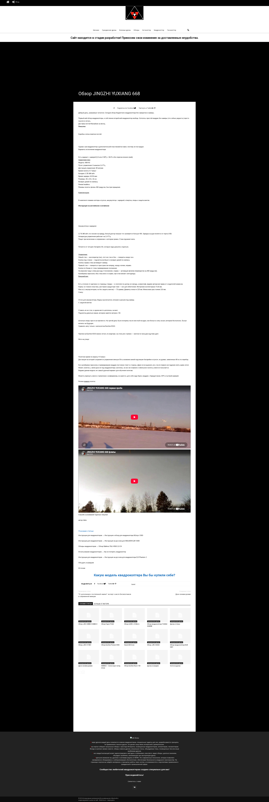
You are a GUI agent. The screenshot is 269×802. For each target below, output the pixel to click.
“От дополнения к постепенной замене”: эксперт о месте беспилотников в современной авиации (104, 595)
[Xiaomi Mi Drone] (134, 636)
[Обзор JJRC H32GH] (157, 636)
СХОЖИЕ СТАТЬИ (86, 604)
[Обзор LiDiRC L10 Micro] (134, 615)
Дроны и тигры (175, 624)
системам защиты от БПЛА (129, 758)
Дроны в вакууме (153, 666)
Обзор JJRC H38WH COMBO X (87, 624)
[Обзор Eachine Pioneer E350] (111, 636)
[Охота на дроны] (180, 657)
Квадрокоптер (159, 30)
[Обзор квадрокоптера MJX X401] (180, 636)
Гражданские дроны (109, 30)
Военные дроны (125, 30)
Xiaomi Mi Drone (129, 645)
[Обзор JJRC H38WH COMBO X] (88, 615)
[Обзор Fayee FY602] (111, 615)
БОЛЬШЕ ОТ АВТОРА (101, 604)
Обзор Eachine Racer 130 (132, 666)
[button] (188, 30)
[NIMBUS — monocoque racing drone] (111, 657)
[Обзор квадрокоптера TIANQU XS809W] (157, 615)
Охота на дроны (175, 666)
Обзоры (136, 30)
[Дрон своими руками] (88, 657)
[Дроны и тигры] (180, 615)
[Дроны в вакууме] (157, 657)
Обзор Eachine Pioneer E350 (110, 645)
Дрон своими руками (183, 594)
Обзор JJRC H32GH (153, 645)
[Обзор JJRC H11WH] (88, 636)
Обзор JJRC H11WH (84, 645)
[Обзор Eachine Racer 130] (134, 657)
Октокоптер (146, 30)
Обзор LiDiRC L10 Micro (131, 624)
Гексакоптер (171, 30)
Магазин (96, 30)
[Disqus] (134, 704)
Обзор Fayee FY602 (107, 624)
